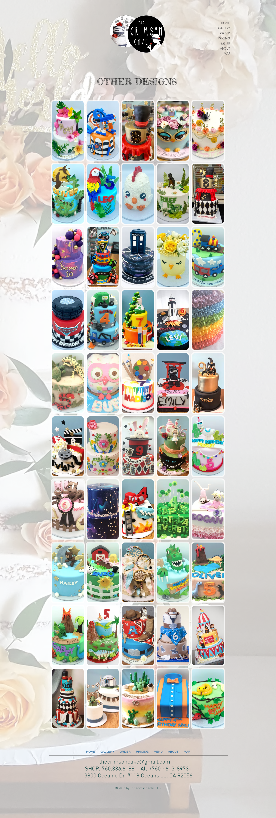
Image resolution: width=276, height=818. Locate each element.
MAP (227, 54)
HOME (225, 23)
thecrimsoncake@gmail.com (134, 762)
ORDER (225, 33)
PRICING (224, 38)
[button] (68, 130)
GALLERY (224, 28)
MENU (225, 43)
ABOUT (225, 49)
